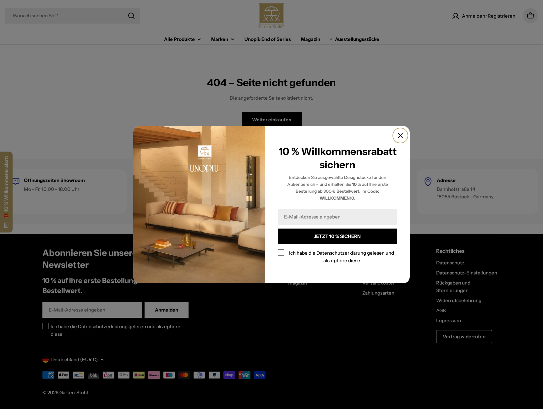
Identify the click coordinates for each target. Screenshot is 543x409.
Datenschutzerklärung (341, 253)
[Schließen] (400, 135)
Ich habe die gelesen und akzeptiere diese (341, 256)
